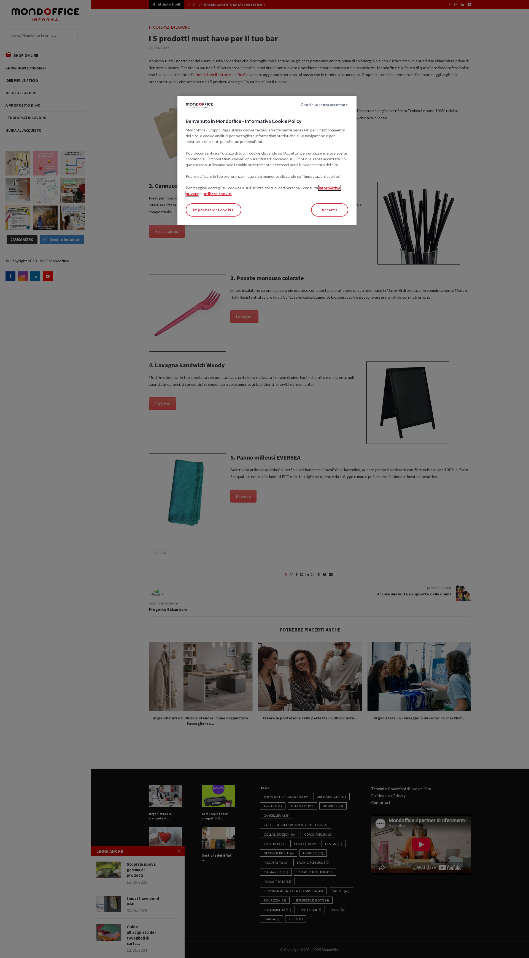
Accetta (330, 209)
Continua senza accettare (324, 104)
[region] (267, 160)
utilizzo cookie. (218, 193)
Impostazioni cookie (213, 209)
